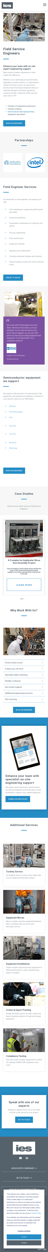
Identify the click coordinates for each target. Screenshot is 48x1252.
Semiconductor (13, 112)
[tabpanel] (24, 556)
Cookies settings (24, 1231)
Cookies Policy (36, 1213)
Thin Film (12, 434)
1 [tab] (21, 600)
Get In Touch (22, 1178)
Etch (11, 417)
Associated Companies (22, 1168)
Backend (12, 443)
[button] (44, 5)
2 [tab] (26, 600)
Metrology (13, 448)
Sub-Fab (12, 426)
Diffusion (12, 406)
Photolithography (16, 412)
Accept (24, 1237)
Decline (24, 1243)
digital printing (28, 112)
